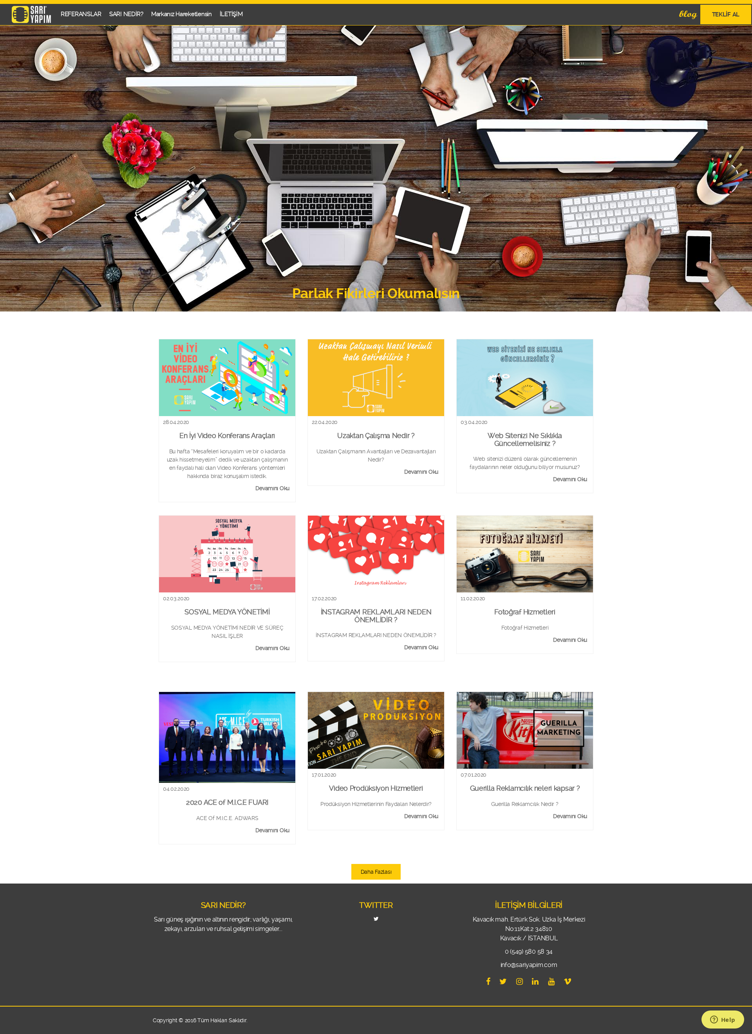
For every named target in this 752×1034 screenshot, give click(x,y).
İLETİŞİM (231, 14)
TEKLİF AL (725, 14)
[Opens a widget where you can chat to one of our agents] (722, 1020)
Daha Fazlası (376, 872)
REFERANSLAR (81, 14)
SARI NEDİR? (126, 14)
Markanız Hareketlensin (181, 14)
